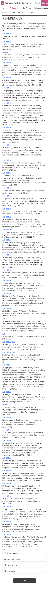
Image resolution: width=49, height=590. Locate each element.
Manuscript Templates (13, 559)
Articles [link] (13, 12)
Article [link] (20, 12)
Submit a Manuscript (13, 553)
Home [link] (4, 12)
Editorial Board (11, 571)
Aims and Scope (11, 565)
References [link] (30, 12)
